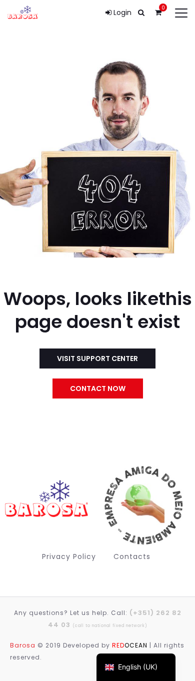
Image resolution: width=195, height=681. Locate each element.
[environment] (142, 505)
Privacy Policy (69, 557)
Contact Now (98, 389)
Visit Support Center (97, 359)
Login (122, 13)
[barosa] (49, 505)
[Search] (141, 12)
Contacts (132, 557)
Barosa (23, 645)
